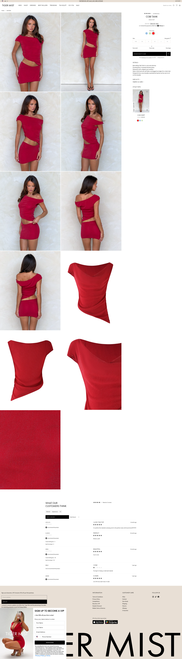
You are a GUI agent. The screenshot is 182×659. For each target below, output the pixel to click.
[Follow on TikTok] (156, 597)
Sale (77, 5)
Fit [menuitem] (60, 511)
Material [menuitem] (48, 511)
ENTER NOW (50, 642)
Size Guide (125, 601)
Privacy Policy (23, 607)
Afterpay (124, 608)
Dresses (33, 5)
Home (3, 10)
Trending (53, 5)
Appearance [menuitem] (55, 511)
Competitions (96, 601)
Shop (26, 5)
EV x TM (71, 5)
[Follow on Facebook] (158, 597)
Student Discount (97, 606)
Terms (48, 655)
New (20, 5)
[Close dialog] (64, 610)
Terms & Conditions (98, 597)
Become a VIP (96, 603)
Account (177, 1)
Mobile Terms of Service (99, 608)
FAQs (123, 597)
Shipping (124, 603)
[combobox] (38, 637)
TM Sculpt (62, 5)
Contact (124, 599)
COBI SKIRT (141, 115)
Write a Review (53, 517)
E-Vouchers (125, 610)
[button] (151, 13)
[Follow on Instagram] (153, 597)
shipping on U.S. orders (146, 57)
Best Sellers (42, 5)
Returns (124, 606)
